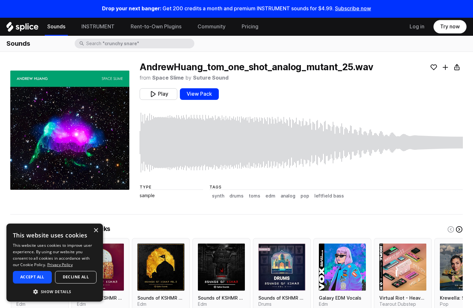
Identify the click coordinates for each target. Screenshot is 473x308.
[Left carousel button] (451, 229)
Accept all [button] (32, 277)
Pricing (250, 27)
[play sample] (301, 142)
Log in (417, 27)
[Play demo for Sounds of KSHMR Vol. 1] (221, 267)
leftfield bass (329, 195)
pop (305, 195)
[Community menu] (230, 26)
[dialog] (54, 263)
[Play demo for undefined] (69, 130)
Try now (450, 27)
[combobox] (139, 43)
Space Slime (168, 78)
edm (270, 195)
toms (254, 195)
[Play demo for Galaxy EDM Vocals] (342, 267)
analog (288, 195)
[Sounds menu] (70, 26)
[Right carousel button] (459, 229)
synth (218, 195)
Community (212, 27)
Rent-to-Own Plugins (156, 27)
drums (236, 195)
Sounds (56, 27)
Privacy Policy (60, 264)
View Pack (199, 94)
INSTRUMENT (98, 27)
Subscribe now (353, 8)
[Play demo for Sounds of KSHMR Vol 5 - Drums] (282, 267)
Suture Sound (210, 78)
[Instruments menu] (119, 26)
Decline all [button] (76, 277)
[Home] (22, 28)
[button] (55, 291)
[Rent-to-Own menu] (186, 26)
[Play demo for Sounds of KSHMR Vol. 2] (161, 267)
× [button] (95, 230)
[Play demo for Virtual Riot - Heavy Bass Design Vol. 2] (403, 267)
